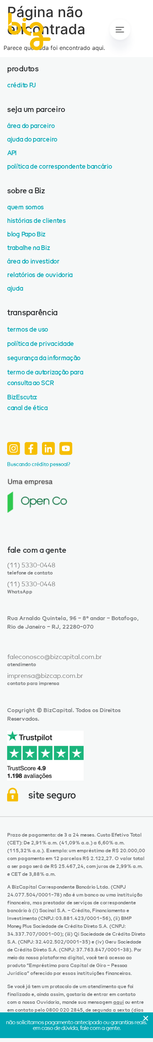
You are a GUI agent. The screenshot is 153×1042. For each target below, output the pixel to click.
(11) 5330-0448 (31, 565)
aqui (118, 1002)
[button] (119, 39)
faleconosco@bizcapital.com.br (54, 657)
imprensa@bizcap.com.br (45, 676)
